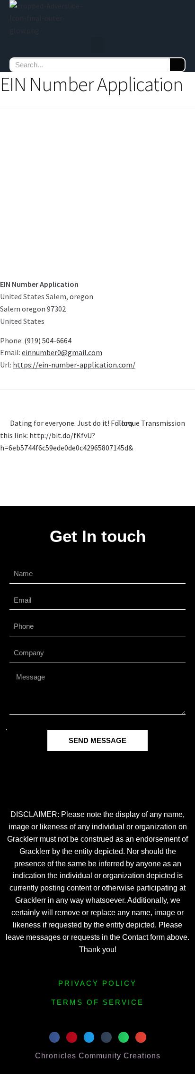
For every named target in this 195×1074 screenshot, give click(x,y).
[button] (97, 45)
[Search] (177, 64)
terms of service (97, 1002)
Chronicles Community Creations (97, 1056)
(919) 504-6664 (47, 340)
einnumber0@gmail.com (62, 352)
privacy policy (97, 983)
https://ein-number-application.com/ (74, 364)
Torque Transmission (151, 422)
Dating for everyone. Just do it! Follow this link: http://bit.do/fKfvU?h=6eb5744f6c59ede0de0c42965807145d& (66, 434)
